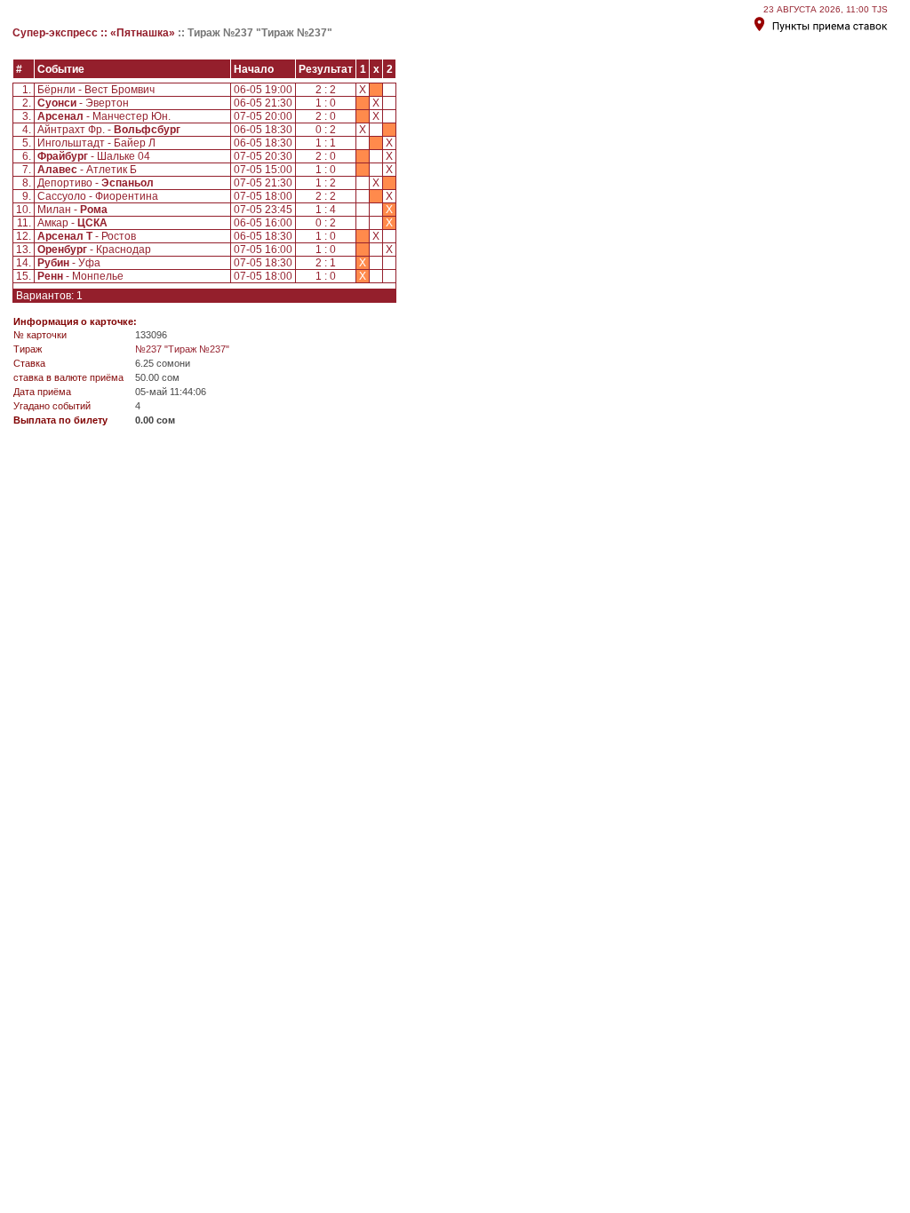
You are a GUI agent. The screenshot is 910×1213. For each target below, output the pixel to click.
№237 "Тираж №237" (182, 349)
